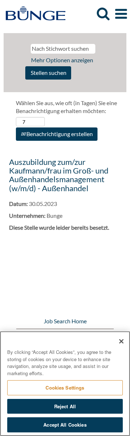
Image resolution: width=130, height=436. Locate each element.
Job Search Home (65, 321)
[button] (121, 14)
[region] (65, 383)
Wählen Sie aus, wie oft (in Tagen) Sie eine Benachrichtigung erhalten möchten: (66, 106)
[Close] (121, 341)
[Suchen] (103, 13)
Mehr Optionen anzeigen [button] (62, 60)
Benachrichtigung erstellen (59, 133)
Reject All (65, 406)
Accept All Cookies (64, 424)
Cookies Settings (65, 387)
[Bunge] (33, 13)
